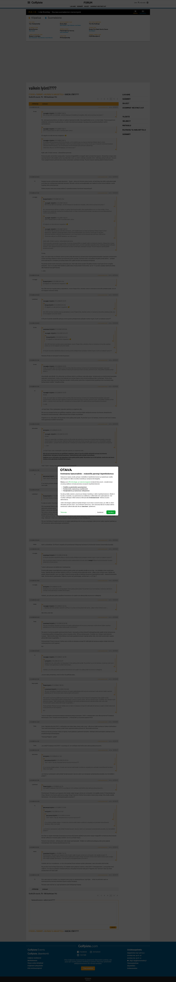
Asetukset (100, 512)
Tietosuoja (63, 512)
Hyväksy (111, 512)
